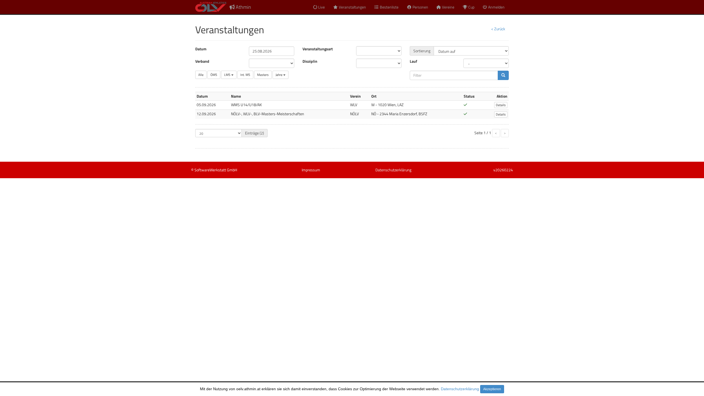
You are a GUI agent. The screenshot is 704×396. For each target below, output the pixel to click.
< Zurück (498, 29)
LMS (227, 74)
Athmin (243, 7)
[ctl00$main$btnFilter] (503, 75)
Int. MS (245, 74)
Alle (201, 74)
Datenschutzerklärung (460, 389)
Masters (263, 74)
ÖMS (213, 74)
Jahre (279, 74)
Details (501, 105)
